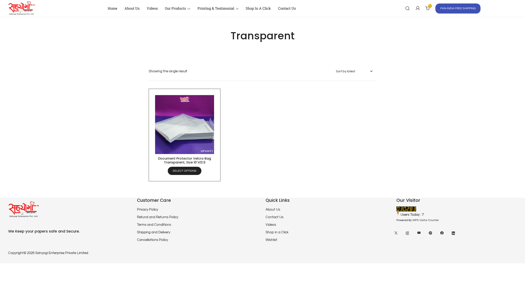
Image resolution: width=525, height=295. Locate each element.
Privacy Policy (147, 209)
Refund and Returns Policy (157, 217)
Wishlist (271, 240)
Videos (152, 8)
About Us (131, 8)
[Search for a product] (407, 8)
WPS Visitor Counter (425, 220)
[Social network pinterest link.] (430, 233)
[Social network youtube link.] (419, 233)
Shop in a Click (258, 8)
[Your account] (417, 8)
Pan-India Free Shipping (458, 8)
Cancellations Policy (152, 240)
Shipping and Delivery (153, 232)
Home (112, 8)
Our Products (175, 8)
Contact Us (287, 8)
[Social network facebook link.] (442, 233)
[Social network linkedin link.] (453, 233)
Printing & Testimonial (215, 8)
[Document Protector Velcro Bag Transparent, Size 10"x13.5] (184, 124)
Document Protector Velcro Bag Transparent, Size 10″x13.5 (184, 160)
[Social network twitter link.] (396, 233)
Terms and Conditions (154, 225)
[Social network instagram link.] (407, 233)
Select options (184, 170)
